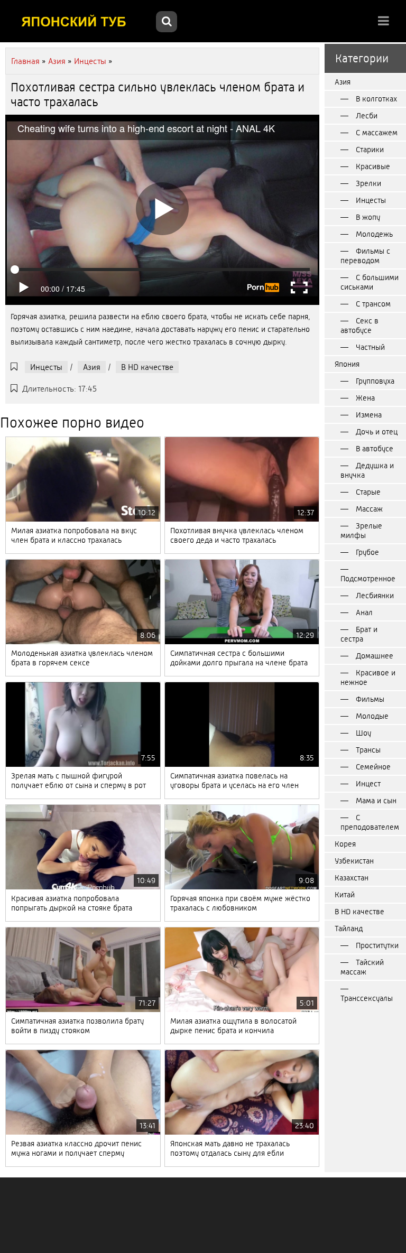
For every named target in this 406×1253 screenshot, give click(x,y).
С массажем (377, 132)
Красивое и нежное (367, 677)
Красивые (373, 166)
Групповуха (375, 381)
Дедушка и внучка (367, 470)
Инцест (368, 783)
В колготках (376, 99)
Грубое (367, 552)
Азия (91, 367)
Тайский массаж (362, 967)
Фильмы (370, 699)
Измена (369, 415)
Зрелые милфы (361, 530)
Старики (370, 149)
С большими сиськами (369, 282)
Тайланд (349, 928)
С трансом (373, 304)
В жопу (368, 217)
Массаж (369, 509)
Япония (347, 364)
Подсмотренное (367, 578)
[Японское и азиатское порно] (79, 21)
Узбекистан (354, 861)
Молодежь (374, 234)
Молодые (372, 716)
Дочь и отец (377, 432)
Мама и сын (376, 800)
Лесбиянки (375, 595)
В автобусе (374, 448)
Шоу (363, 733)
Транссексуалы (366, 998)
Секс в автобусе (359, 325)
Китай (345, 894)
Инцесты (46, 367)
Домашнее (374, 656)
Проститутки (377, 945)
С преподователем (369, 822)
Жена (365, 398)
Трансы (368, 750)
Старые (368, 492)
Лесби (366, 115)
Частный (370, 347)
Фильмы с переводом (365, 255)
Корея (345, 844)
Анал (364, 612)
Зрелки (368, 183)
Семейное (373, 767)
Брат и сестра (358, 634)
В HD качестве (147, 367)
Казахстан (351, 878)
